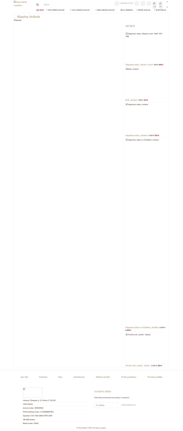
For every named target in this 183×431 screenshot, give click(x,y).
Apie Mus (24, 377)
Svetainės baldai (56, 10)
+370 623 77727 (126, 3)
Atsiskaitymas (79, 377)
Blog (60, 377)
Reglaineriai (127, 10)
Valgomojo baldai (80, 10)
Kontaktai (161, 10)
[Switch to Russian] (160, 3)
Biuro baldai (144, 10)
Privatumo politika (154, 377)
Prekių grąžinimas (128, 377)
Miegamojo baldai (106, 10)
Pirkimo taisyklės (103, 377)
